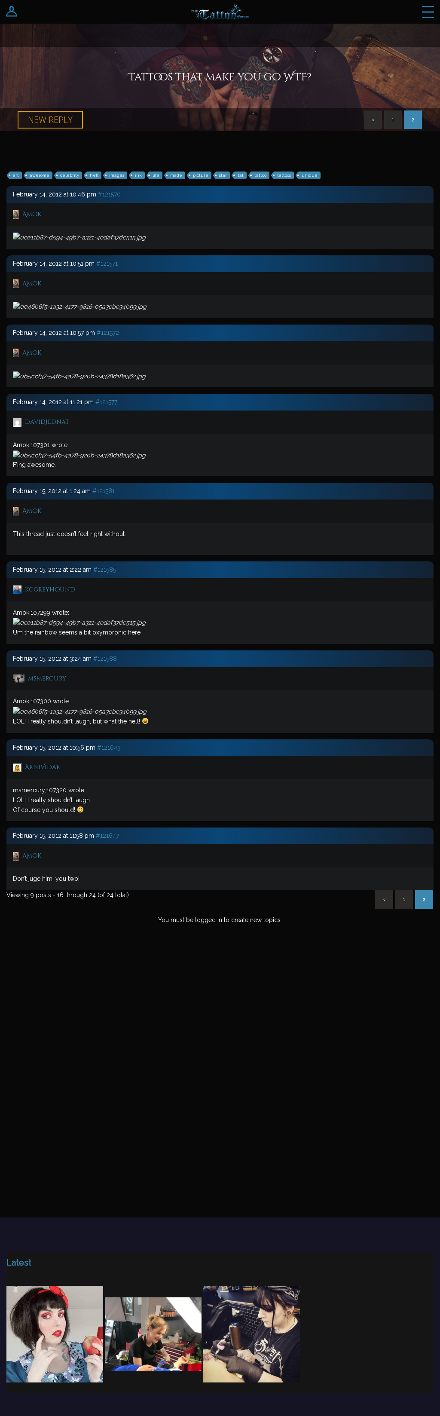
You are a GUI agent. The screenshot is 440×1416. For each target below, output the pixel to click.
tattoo (260, 175)
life (156, 175)
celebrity (69, 175)
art (16, 175)
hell (94, 175)
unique (310, 175)
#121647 (107, 835)
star (223, 175)
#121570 (109, 194)
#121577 (106, 401)
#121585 (104, 569)
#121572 (108, 332)
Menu (428, 12)
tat (241, 175)
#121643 (109, 747)
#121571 (107, 263)
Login (12, 12)
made (176, 175)
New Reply (50, 120)
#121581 (103, 490)
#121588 (105, 658)
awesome (39, 175)
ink (138, 175)
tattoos (284, 175)
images (116, 175)
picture (200, 175)
